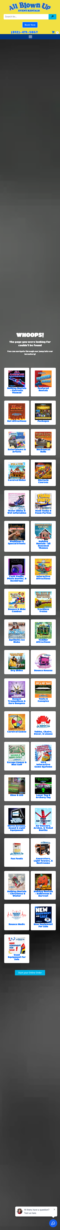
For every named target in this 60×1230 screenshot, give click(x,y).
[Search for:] (26, 16)
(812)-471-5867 (24, 32)
